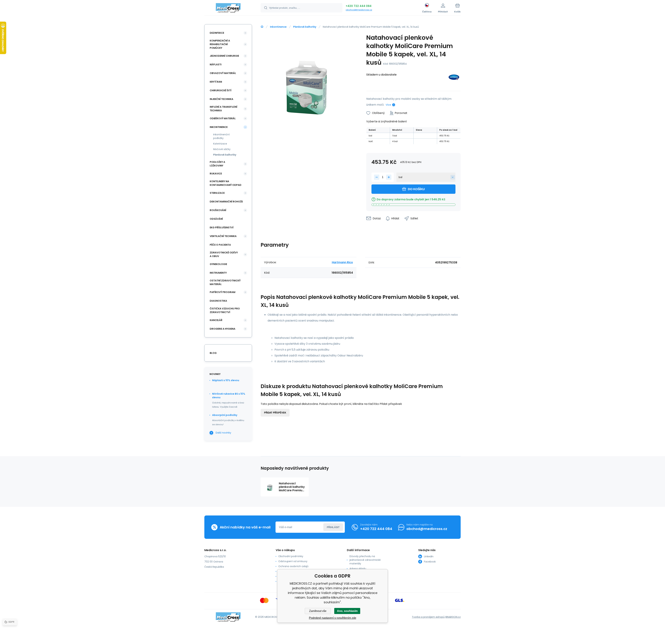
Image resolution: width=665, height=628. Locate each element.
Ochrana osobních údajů (293, 566)
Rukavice (216, 173)
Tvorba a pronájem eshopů (428, 617)
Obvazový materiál (223, 73)
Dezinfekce (217, 33)
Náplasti (215, 64)
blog (213, 353)
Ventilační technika (223, 236)
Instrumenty (218, 273)
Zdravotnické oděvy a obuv (224, 254)
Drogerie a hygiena (222, 329)
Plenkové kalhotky (304, 27)
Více (388, 104)
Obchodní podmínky (290, 556)
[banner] (228, 8)
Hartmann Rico (342, 262)
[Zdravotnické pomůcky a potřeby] (262, 26)
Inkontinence (278, 27)
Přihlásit (333, 527)
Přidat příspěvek (275, 412)
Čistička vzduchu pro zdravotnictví (225, 310)
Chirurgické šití (220, 90)
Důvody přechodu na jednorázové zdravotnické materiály (365, 560)
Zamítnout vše (317, 611)
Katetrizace (220, 143)
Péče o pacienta (220, 244)
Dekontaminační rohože (226, 201)
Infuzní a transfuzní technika (223, 108)
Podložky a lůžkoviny (217, 163)
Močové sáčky (221, 149)
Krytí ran (216, 81)
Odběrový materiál (223, 118)
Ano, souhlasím (347, 611)
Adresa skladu (357, 568)
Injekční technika (221, 99)
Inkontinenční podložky (221, 136)
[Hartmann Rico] (454, 78)
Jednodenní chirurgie (224, 56)
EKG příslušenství (221, 227)
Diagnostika (218, 301)
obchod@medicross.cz (359, 9)
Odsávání (216, 219)
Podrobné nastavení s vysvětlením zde (332, 617)
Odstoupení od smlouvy (292, 561)
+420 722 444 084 (358, 6)
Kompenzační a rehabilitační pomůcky (220, 44)
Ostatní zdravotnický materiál (225, 282)
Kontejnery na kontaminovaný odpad (225, 183)
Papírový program (222, 292)
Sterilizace (217, 193)
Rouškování (218, 210)
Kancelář (216, 320)
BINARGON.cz (453, 617)
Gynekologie (218, 264)
